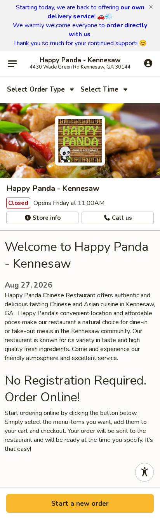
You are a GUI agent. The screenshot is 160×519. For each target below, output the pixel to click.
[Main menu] (12, 63)
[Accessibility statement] (144, 472)
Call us (121, 218)
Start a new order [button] (80, 503)
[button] (151, 7)
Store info (46, 218)
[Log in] (148, 63)
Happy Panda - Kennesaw (80, 60)
